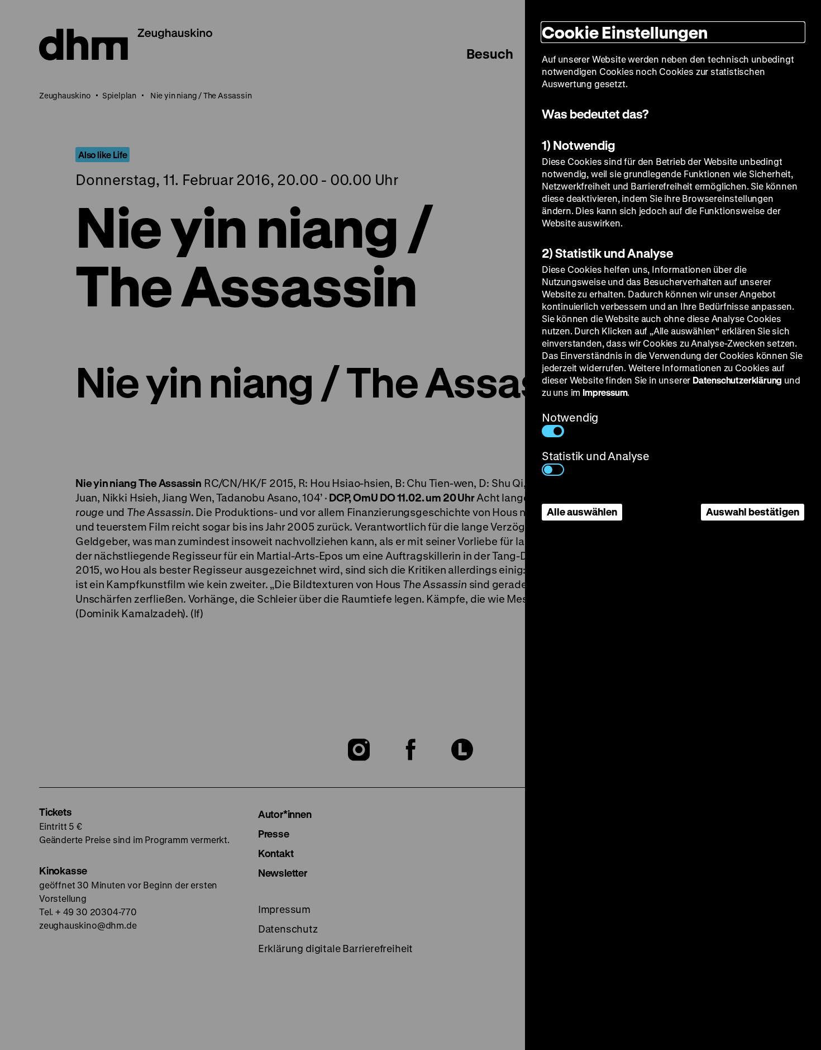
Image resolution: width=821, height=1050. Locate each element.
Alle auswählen (582, 511)
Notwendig (570, 417)
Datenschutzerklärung (737, 380)
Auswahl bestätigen (752, 511)
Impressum (605, 392)
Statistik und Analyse (596, 456)
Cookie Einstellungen (625, 32)
